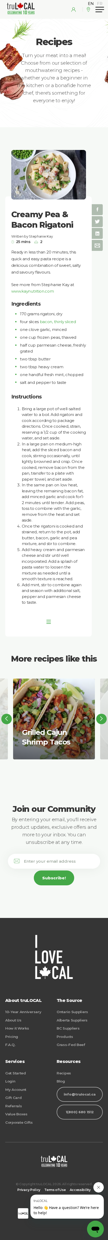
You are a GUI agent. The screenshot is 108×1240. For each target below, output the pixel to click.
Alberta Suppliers (72, 1020)
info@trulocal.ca (80, 1094)
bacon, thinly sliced (58, 321)
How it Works (17, 1028)
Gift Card (13, 1098)
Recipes (64, 1073)
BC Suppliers (68, 1028)
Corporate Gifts (19, 1122)
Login (10, 1081)
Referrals (13, 1106)
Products (65, 1037)
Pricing (11, 1037)
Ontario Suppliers (72, 1012)
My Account (15, 1089)
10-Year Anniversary (23, 1012)
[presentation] (6, 719)
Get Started (15, 1073)
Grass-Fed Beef (71, 1045)
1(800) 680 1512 (80, 1112)
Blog (61, 1081)
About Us (13, 1020)
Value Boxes (16, 1114)
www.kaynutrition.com (32, 291)
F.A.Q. (10, 1045)
